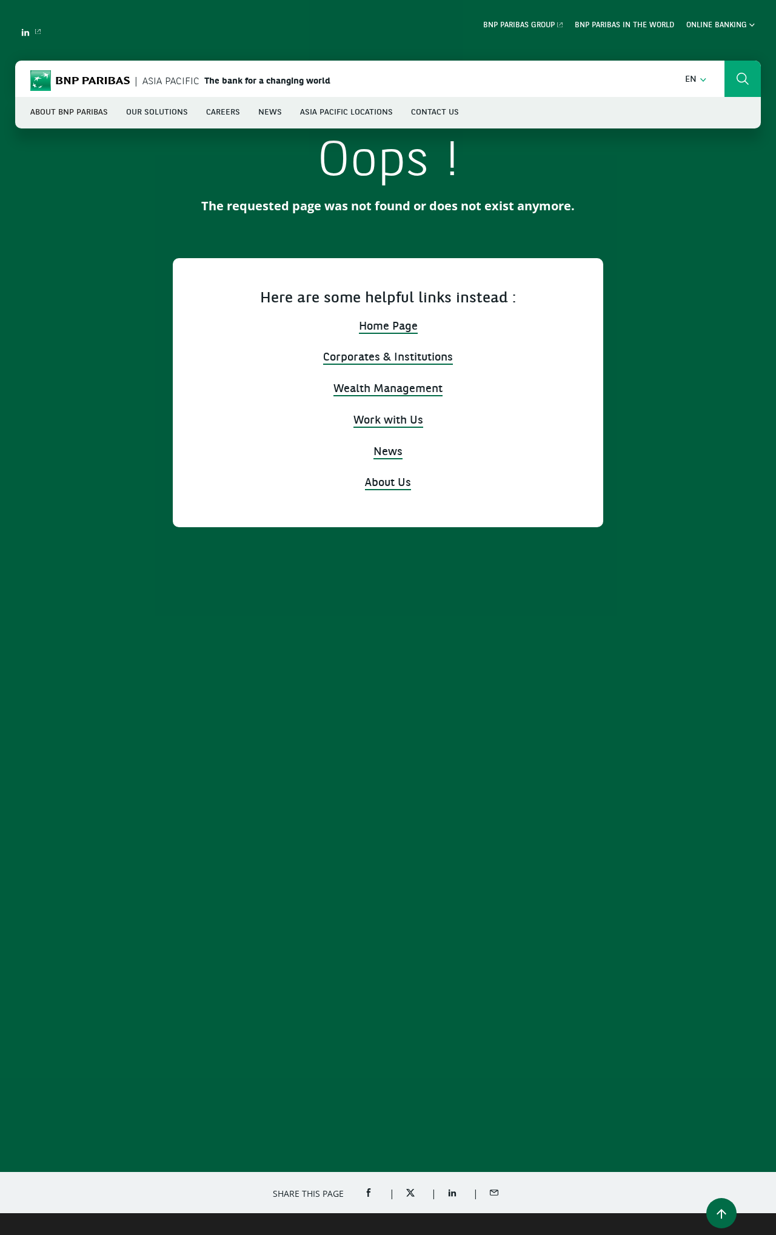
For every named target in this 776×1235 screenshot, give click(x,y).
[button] (695, 79)
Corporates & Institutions (388, 358)
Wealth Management (388, 389)
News (388, 452)
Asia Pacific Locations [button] (346, 112)
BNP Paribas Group (519, 25)
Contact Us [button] (435, 112)
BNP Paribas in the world (624, 25)
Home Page (388, 327)
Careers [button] (223, 112)
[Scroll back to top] (721, 1213)
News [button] (270, 112)
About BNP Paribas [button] (69, 112)
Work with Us (388, 421)
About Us (388, 483)
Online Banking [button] (717, 25)
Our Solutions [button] (157, 112)
